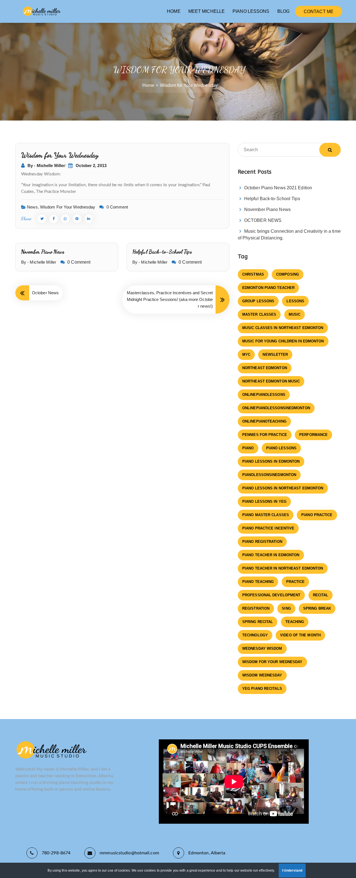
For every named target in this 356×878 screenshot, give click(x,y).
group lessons (258, 301)
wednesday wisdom (262, 648)
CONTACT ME (318, 11)
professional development (271, 595)
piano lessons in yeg (264, 501)
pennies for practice (264, 435)
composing (287, 274)
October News (45, 292)
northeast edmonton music (271, 381)
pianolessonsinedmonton (269, 475)
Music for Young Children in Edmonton (283, 341)
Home (148, 85)
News (32, 207)
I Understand (292, 870)
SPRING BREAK (317, 608)
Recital (320, 595)
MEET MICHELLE (206, 11)
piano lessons (281, 448)
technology (255, 635)
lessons (295, 301)
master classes (259, 314)
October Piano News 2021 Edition (278, 187)
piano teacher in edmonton (271, 555)
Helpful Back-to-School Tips (162, 251)
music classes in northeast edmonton (282, 328)
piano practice (316, 515)
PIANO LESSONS (251, 11)
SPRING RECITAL (257, 622)
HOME (173, 11)
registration (256, 608)
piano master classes (265, 515)
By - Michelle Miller (46, 165)
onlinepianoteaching (264, 421)
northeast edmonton (264, 368)
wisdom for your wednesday (272, 662)
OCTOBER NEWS (262, 220)
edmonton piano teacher (268, 288)
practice (295, 582)
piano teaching (258, 582)
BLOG (283, 11)
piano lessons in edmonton (271, 461)
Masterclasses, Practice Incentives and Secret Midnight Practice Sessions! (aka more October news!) (170, 299)
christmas (253, 274)
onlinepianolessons (263, 395)
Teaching (294, 622)
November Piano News (42, 251)
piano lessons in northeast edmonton (282, 488)
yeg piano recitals (262, 688)
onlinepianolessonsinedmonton (276, 408)
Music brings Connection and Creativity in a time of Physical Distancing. (289, 234)
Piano (248, 448)
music (295, 314)
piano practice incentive (268, 528)
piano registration (262, 541)
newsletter (275, 354)
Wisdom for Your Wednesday (67, 207)
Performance (313, 435)
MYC (246, 354)
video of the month (300, 635)
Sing (286, 608)
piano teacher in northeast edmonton (282, 568)
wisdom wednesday (262, 675)
